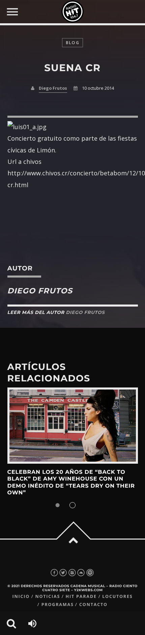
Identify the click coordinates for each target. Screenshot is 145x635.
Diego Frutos (53, 88)
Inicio (21, 596)
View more (72, 425)
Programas (57, 604)
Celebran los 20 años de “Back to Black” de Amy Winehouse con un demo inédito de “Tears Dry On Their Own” (71, 482)
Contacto (93, 604)
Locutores (117, 596)
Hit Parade (81, 596)
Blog (72, 43)
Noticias (47, 596)
